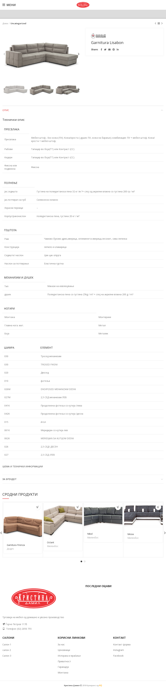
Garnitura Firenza (16, 545)
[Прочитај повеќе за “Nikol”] (118, 507)
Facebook (118, 655)
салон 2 (6, 650)
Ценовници (64, 650)
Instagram (118, 650)
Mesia (130, 534)
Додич (10, 548)
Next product (162, 23)
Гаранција (63, 666)
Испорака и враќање (69, 655)
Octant (50, 542)
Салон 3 (6, 655)
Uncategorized (18, 23)
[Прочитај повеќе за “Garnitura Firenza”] (37, 507)
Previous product (155, 23)
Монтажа (63, 672)
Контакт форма (121, 644)
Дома (5, 23)
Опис (5, 110)
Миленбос (52, 546)
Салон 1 (6, 644)
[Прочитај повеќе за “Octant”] (78, 507)
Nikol (90, 533)
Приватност (64, 661)
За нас (61, 644)
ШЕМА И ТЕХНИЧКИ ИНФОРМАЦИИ (22, 466)
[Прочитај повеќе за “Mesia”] (158, 507)
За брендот (9, 479)
